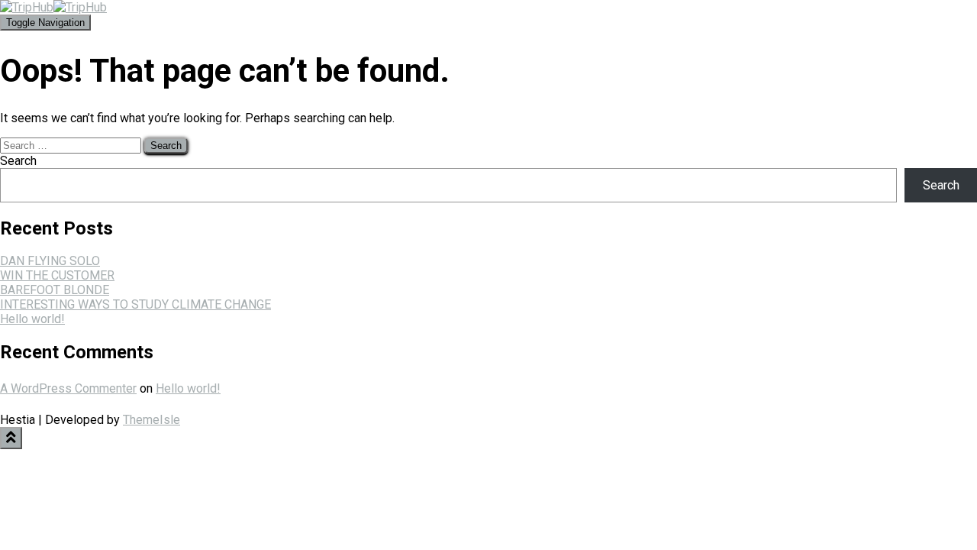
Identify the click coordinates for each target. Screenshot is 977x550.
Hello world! (32, 319)
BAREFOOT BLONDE (54, 290)
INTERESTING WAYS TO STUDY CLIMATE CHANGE (135, 304)
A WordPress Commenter (68, 388)
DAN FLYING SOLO (50, 261)
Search (18, 161)
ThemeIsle (151, 419)
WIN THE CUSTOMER (57, 275)
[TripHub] (53, 7)
